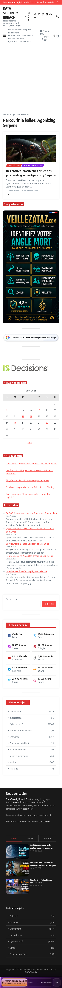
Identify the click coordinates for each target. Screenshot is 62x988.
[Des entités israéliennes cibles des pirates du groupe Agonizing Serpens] (31, 149)
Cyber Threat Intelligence (19, 41)
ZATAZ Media (12, 802)
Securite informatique (33, 165)
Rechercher (11, 599)
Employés (26, 35)
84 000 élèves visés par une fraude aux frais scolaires (32, 513)
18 (15, 422)
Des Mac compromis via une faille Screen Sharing (30, 487)
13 (31, 416)
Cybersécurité (14, 165)
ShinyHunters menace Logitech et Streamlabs (28, 543)
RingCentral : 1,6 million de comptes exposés (27, 480)
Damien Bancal (36, 802)
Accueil (6, 114)
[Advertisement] (31, 80)
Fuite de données (16, 38)
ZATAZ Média (31, 972)
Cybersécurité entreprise (19, 29)
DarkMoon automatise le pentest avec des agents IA (31, 463)
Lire (7, 194)
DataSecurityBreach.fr (16, 799)
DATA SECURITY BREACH (10, 13)
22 (47, 422)
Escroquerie (13, 32)
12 (23, 416)
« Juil (30, 442)
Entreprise (13, 35)
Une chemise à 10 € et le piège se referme (26, 571)
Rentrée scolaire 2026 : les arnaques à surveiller (29, 556)
